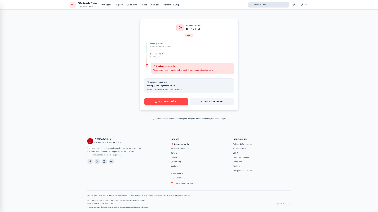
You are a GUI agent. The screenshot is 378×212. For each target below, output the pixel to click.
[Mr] (90, 161)
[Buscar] (250, 5)
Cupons (119, 5)
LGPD (235, 153)
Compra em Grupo (172, 5)
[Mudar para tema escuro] (294, 4)
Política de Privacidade (242, 144)
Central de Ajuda (181, 144)
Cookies (236, 166)
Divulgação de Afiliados (242, 170)
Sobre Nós (237, 162)
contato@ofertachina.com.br (184, 183)
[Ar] (104, 161)
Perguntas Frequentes (180, 148)
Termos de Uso (239, 148)
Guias (144, 5)
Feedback (175, 157)
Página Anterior (213, 101)
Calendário (132, 5)
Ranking (177, 162)
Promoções (106, 5)
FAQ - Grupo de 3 (178, 178)
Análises (155, 5)
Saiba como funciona (182, 195)
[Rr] (97, 161)
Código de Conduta (241, 157)
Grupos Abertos (177, 173)
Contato (174, 153)
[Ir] (111, 161)
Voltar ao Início (167, 101)
